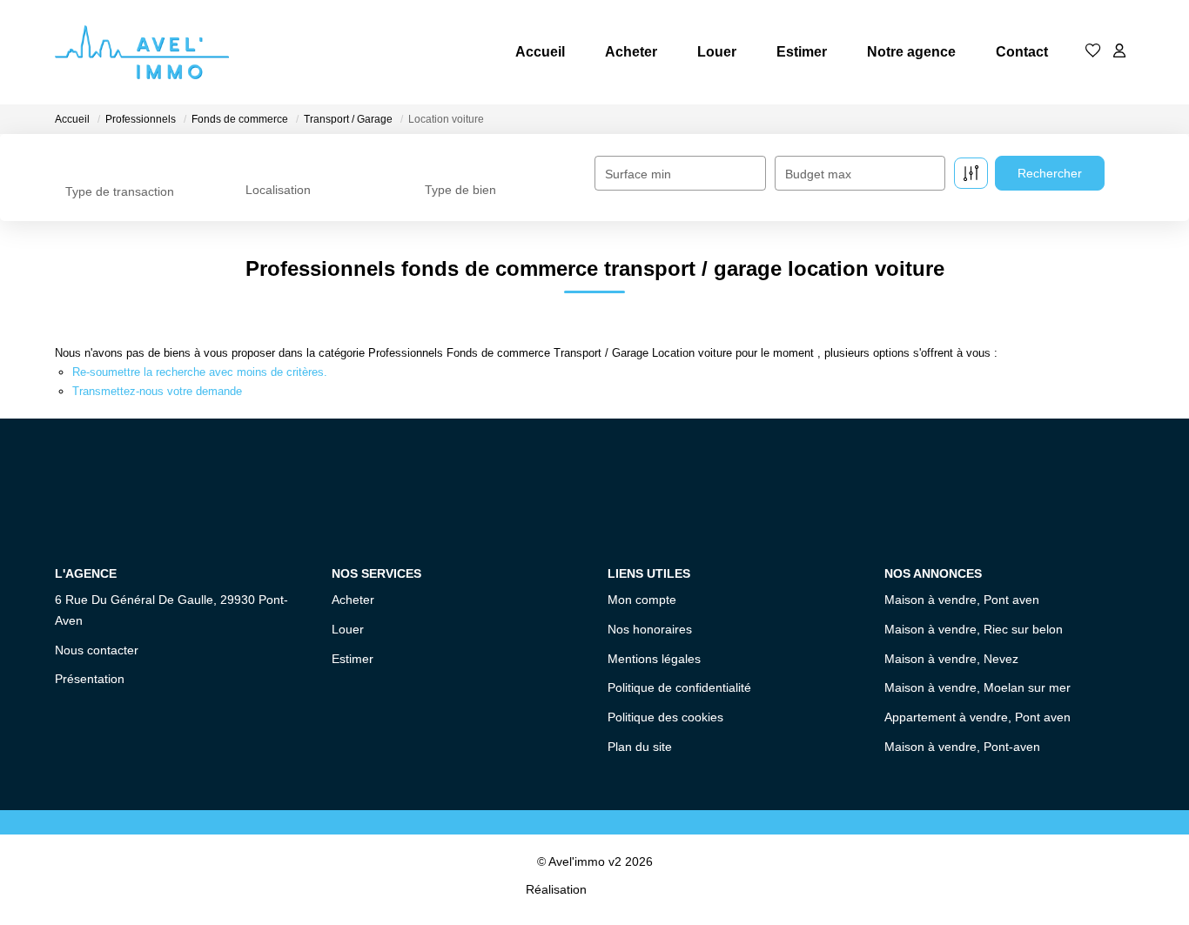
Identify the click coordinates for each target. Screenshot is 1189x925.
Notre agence (911, 51)
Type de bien (460, 190)
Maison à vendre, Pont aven (961, 600)
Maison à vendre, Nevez (951, 659)
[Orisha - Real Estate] (626, 888)
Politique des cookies (665, 717)
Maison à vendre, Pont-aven (962, 747)
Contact (1022, 51)
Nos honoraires (650, 629)
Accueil (540, 51)
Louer (716, 51)
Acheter (631, 51)
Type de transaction (119, 191)
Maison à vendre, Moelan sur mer (977, 687)
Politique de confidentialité (679, 687)
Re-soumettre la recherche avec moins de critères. (199, 372)
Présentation (89, 679)
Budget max (818, 174)
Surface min (638, 174)
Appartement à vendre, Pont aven (977, 717)
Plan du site (640, 747)
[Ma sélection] (1093, 52)
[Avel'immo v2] (142, 52)
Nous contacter (96, 650)
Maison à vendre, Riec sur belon (973, 629)
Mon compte (642, 600)
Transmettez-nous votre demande (157, 391)
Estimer (801, 51)
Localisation (278, 190)
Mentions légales (654, 659)
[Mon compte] (1119, 52)
